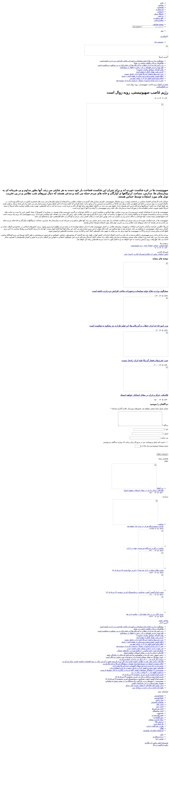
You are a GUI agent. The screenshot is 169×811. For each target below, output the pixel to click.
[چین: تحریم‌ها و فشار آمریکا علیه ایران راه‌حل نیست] (145, 356)
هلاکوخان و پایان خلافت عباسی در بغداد (148, 63)
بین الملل (161, 84)
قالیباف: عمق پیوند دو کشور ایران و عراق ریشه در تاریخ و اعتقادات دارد (136, 668)
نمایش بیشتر (163, 620)
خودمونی (160, 713)
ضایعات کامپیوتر (157, 702)
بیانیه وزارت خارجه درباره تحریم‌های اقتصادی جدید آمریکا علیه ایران (137, 666)
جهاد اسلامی (163, 245)
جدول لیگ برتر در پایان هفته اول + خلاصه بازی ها (144, 614)
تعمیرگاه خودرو (157, 715)
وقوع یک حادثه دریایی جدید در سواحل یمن (147, 688)
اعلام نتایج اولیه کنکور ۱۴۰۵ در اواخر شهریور (146, 78)
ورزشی (160, 16)
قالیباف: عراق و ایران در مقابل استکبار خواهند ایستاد (144, 395)
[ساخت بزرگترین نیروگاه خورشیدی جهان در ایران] (150, 546)
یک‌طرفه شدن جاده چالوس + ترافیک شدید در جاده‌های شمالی (140, 651)
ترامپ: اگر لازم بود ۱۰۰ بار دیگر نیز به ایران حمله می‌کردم (141, 659)
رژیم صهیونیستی (136, 245)
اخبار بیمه (159, 707)
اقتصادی (160, 7)
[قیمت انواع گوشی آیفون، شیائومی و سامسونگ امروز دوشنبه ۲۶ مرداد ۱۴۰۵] (150, 590)
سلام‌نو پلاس (158, 20)
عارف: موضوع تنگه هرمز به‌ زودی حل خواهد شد (145, 526)
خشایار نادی (148, 245)
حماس (155, 245)
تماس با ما (159, 739)
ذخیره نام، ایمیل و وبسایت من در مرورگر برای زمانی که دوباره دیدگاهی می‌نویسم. (134, 442)
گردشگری (159, 9)
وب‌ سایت (164, 438)
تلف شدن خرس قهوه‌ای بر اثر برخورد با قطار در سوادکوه (141, 67)
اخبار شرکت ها (157, 709)
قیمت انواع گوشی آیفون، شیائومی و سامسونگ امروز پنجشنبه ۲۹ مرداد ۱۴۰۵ (134, 679)
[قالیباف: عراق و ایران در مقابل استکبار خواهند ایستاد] (145, 391)
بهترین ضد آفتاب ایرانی (154, 726)
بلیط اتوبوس (158, 696)
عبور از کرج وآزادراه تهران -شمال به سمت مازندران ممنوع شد (139, 80)
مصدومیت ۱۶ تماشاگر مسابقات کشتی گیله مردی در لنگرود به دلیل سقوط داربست (131, 670)
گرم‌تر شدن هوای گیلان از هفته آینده (149, 72)
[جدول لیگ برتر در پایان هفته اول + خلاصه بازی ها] (150, 612)
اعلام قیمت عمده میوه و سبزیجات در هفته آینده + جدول (142, 76)
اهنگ (161, 728)
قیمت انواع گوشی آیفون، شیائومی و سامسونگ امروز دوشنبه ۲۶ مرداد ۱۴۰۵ (134, 592)
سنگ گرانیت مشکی (155, 720)
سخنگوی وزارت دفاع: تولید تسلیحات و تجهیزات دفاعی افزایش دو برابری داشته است (131, 61)
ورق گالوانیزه (158, 717)
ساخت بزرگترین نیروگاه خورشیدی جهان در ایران (145, 548)
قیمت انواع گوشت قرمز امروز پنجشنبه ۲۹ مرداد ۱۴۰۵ (142, 675)
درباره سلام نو (158, 737)
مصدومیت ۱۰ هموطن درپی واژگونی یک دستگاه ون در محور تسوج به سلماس (134, 681)
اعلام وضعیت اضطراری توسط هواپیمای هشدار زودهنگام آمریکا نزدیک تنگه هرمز (133, 664)
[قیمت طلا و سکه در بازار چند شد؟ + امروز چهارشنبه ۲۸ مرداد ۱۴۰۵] (150, 568)
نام (166, 429)
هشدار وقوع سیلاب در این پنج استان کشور (147, 683)
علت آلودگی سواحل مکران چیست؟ (149, 70)
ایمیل (165, 434)
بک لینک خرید (158, 724)
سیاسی (160, 5)
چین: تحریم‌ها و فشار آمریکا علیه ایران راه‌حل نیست (143, 74)
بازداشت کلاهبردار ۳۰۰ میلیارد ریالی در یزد (147, 672)
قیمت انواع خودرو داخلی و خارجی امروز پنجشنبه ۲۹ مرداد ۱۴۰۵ (139, 677)
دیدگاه (165, 425)
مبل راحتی (159, 700)
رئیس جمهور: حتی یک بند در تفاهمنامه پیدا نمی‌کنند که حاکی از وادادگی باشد (135, 655)
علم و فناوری (158, 18)
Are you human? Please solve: (157, 446)
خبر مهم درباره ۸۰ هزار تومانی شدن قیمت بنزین (145, 648)
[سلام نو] (164, 36)
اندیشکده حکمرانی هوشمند (153, 730)
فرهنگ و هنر (158, 14)
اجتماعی (160, 12)
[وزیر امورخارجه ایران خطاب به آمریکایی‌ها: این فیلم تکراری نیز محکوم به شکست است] (145, 321)
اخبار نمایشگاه (158, 711)
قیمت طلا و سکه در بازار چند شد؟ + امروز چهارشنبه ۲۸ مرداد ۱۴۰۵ (137, 570)
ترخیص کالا (159, 722)
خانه (161, 3)
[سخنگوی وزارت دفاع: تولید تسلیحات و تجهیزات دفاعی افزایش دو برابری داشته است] (145, 287)
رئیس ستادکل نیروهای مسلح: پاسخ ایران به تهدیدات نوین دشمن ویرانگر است (134, 657)
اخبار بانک (159, 704)
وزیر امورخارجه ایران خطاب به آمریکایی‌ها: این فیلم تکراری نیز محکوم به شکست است (130, 65)
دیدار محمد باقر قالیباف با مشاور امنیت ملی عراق (144, 685)
